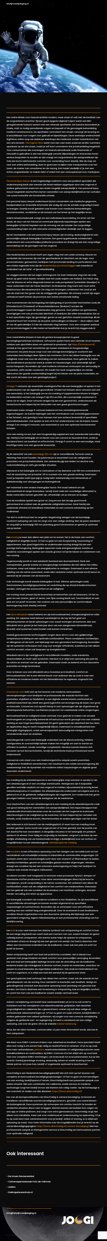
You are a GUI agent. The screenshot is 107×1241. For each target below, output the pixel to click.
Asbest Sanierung (66, 1023)
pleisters (39, 1049)
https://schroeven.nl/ (83, 344)
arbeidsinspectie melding (63, 842)
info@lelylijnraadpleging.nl (21, 1213)
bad (13, 930)
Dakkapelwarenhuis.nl (20, 1192)
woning (15, 537)
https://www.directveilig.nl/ (67, 1091)
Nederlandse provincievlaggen (59, 265)
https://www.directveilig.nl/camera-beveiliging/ (63, 1126)
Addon (12, 1186)
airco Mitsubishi (19, 614)
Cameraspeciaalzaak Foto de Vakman (29, 1181)
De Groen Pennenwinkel (21, 1176)
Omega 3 (12, 386)
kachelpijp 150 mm (43, 454)
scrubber (16, 851)
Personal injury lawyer (18, 180)
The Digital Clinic (34, 142)
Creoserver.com (15, 691)
